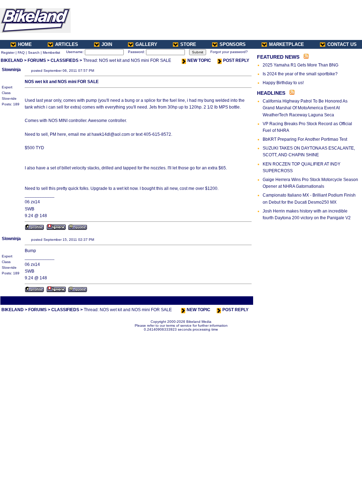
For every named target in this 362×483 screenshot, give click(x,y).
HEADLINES (271, 93)
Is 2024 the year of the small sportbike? (300, 73)
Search (34, 52)
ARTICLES (66, 44)
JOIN (106, 44)
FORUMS (37, 60)
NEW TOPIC (199, 60)
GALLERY (146, 44)
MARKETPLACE (286, 44)
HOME (25, 44)
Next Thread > (240, 300)
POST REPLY (236, 60)
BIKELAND (12, 60)
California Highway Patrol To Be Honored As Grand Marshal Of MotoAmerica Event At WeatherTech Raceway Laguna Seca (305, 108)
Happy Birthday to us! (283, 82)
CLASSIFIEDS (64, 60)
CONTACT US (342, 44)
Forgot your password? (229, 52)
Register (7, 52)
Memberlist (51, 52)
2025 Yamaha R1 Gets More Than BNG (300, 65)
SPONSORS (233, 44)
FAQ (21, 52)
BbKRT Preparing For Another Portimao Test (305, 139)
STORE (188, 44)
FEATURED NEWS (278, 57)
